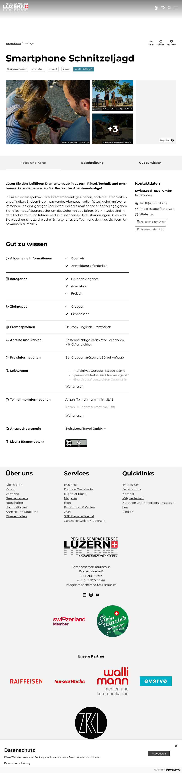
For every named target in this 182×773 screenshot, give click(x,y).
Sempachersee (13, 43)
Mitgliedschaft (133, 498)
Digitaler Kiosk (75, 494)
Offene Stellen (16, 516)
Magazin (70, 498)
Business (70, 484)
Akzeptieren (159, 753)
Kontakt (128, 494)
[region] (156, 112)
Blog (67, 502)
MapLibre (165, 140)
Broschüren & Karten (79, 507)
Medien (127, 512)
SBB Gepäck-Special (79, 516)
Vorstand (12, 494)
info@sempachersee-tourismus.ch (91, 585)
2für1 (67, 512)
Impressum (130, 484)
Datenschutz (131, 489)
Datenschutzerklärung (17, 763)
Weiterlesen (74, 386)
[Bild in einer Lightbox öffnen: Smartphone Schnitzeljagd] (48, 112)
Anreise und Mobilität (22, 512)
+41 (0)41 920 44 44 (91, 580)
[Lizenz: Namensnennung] (76, 446)
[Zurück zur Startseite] (15, 8)
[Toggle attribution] (172, 140)
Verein (10, 489)
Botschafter (14, 502)
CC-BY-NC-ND (84, 142)
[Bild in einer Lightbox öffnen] (91, 547)
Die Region (14, 484)
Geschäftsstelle (17, 498)
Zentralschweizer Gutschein (84, 520)
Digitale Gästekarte (78, 489)
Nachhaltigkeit (17, 507)
